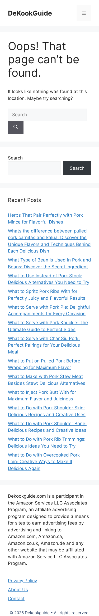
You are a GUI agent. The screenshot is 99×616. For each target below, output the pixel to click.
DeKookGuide (30, 13)
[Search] (15, 127)
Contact (16, 598)
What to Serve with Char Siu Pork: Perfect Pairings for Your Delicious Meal (44, 345)
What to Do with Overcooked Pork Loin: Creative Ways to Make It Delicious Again (44, 461)
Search (15, 158)
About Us (18, 589)
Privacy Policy (22, 580)
